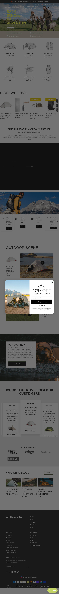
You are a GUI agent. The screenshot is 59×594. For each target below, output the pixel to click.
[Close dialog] (52, 282)
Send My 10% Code (41, 302)
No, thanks (42, 305)
